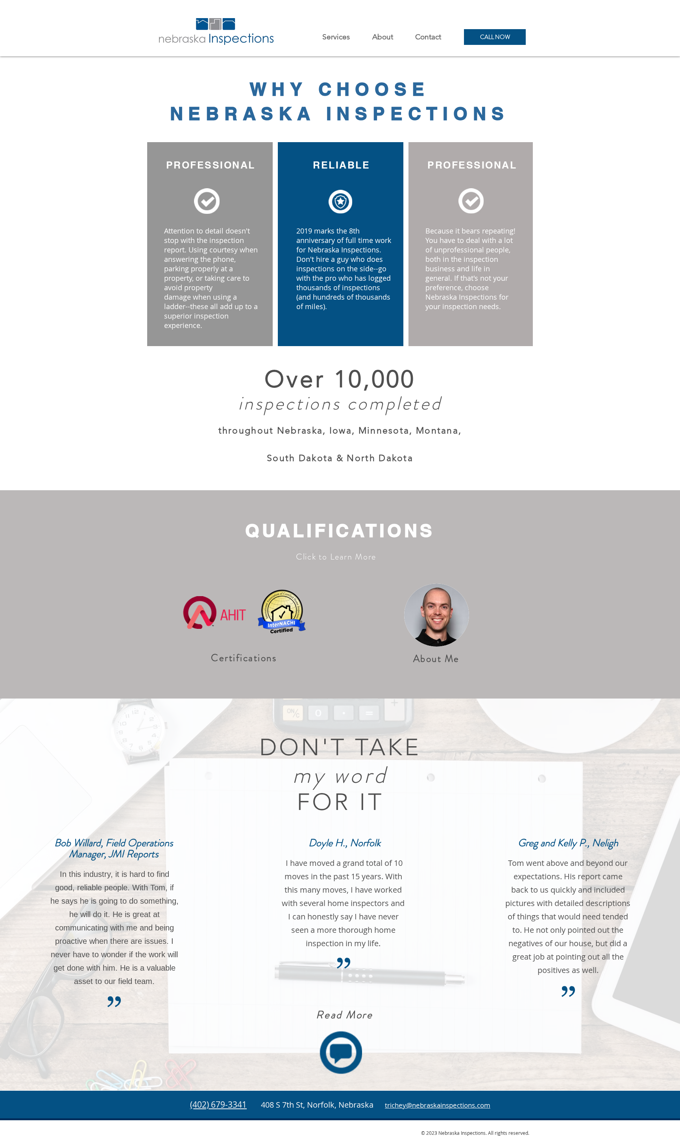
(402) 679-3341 (218, 1104)
